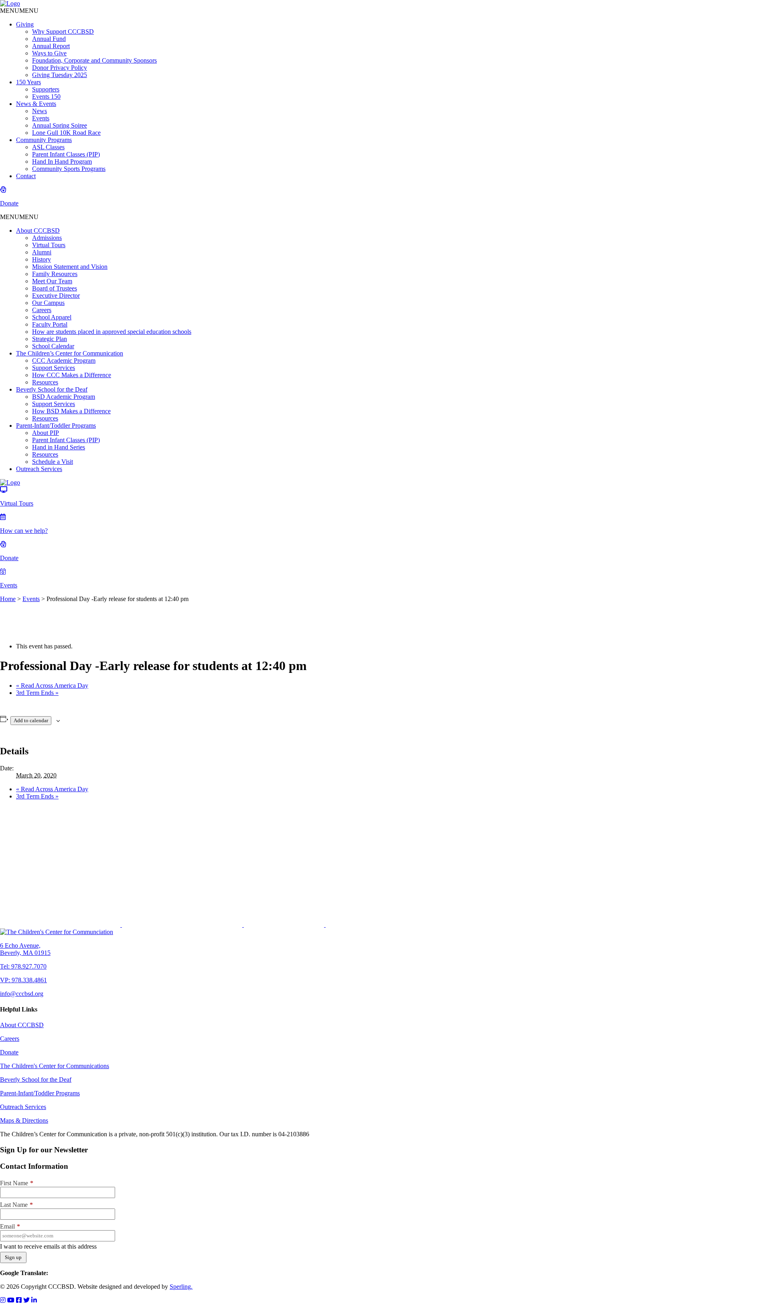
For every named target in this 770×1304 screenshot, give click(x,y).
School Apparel (51, 317)
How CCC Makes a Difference (71, 375)
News (39, 111)
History (41, 259)
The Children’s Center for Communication (69, 353)
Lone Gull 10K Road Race (66, 132)
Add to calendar (31, 720)
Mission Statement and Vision (69, 266)
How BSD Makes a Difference (71, 411)
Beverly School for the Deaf (51, 389)
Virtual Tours (48, 245)
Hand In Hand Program (62, 161)
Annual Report (51, 46)
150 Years (28, 82)
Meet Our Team (52, 281)
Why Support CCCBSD (63, 31)
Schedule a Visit (52, 461)
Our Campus (48, 302)
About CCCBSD (38, 230)
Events (40, 118)
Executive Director (56, 295)
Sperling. (181, 1286)
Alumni (41, 252)
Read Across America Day (52, 685)
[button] (19, 10)
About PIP (45, 432)
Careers (41, 310)
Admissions (47, 237)
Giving (25, 24)
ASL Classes (48, 147)
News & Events (36, 103)
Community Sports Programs (68, 168)
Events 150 (46, 96)
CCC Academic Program (63, 360)
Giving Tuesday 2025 (59, 74)
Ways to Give (49, 53)
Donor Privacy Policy (59, 67)
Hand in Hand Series (58, 447)
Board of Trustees (54, 288)
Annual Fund (49, 38)
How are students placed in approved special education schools (111, 331)
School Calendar (53, 346)
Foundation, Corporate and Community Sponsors (94, 60)
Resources (45, 382)
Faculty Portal (49, 324)
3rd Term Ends (37, 692)
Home (8, 598)
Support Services (53, 367)
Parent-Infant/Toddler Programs (56, 425)
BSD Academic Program (63, 396)
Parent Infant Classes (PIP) (66, 154)
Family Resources (54, 273)
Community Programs (44, 139)
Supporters (45, 89)
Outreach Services (39, 468)
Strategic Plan (49, 338)
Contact (26, 176)
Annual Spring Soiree (59, 125)
